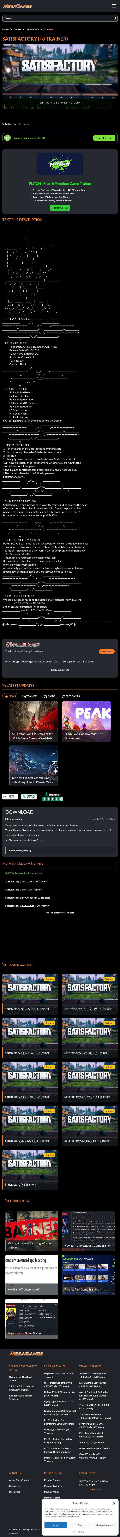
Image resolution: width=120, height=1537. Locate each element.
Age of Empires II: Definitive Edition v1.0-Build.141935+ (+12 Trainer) (93, 1395)
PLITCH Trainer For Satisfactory (23, 873)
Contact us (14, 1485)
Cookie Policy (78, 1532)
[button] (114, 1503)
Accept (56, 1525)
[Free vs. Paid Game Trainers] (88, 1274)
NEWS (12, 696)
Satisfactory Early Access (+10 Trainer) (27, 897)
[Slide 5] (100, 1489)
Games (17, 29)
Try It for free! (104, 137)
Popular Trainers (53, 1485)
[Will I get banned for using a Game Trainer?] (31, 1230)
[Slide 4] (97, 1489)
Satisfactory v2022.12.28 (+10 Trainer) (27, 905)
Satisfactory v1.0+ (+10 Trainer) (23, 889)
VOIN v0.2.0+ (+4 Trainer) (92, 1442)
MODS (51, 696)
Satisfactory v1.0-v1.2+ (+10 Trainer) (26, 881)
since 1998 (105, 651)
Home (5, 29)
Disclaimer (14, 1491)
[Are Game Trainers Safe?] (31, 1274)
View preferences (104, 1525)
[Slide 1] (90, 1489)
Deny (80, 1525)
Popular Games (52, 1480)
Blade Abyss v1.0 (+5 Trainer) (94, 1448)
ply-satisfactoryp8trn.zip (20, 851)
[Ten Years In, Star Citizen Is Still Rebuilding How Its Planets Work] (33, 765)
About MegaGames (19, 1480)
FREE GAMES (73, 696)
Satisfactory (32, 29)
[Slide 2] (93, 1489)
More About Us (60, 669)
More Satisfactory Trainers (60, 912)
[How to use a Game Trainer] (31, 1318)
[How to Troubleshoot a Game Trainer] (88, 1230)
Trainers (48, 29)
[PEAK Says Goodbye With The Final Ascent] (86, 721)
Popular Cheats (52, 1497)
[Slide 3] (95, 1489)
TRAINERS (31, 696)
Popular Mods (51, 1491)
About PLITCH (60, 207)
